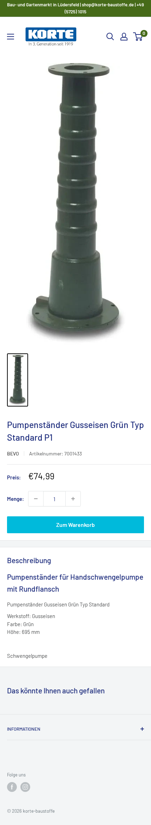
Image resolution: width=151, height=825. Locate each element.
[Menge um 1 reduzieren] (35, 498)
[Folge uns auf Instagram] (25, 787)
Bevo (13, 453)
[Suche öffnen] (110, 36)
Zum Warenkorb (75, 524)
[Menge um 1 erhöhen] (73, 498)
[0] (138, 36)
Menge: (15, 499)
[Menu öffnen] (10, 36)
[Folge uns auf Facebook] (12, 787)
